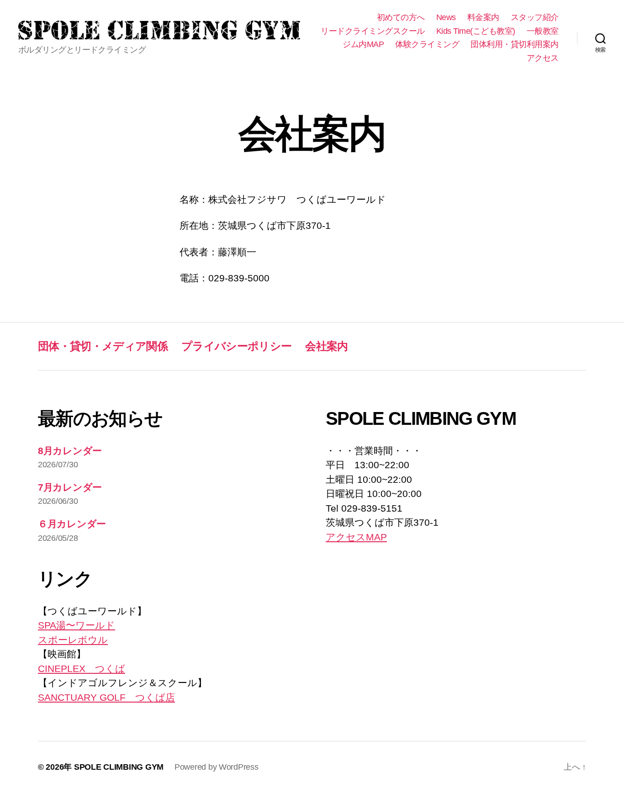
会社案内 (326, 346)
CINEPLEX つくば (81, 668)
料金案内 (483, 17)
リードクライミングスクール (373, 31)
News (446, 17)
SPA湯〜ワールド (76, 625)
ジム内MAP (363, 44)
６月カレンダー (72, 523)
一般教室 (543, 31)
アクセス (543, 58)
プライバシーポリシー (236, 346)
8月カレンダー (70, 450)
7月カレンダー (70, 487)
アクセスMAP (356, 537)
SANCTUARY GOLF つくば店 (106, 697)
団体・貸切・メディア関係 (103, 346)
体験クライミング (427, 44)
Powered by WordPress (217, 767)
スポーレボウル (73, 639)
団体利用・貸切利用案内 (515, 44)
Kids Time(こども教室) (475, 31)
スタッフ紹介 (535, 17)
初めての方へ (401, 17)
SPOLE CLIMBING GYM (119, 767)
